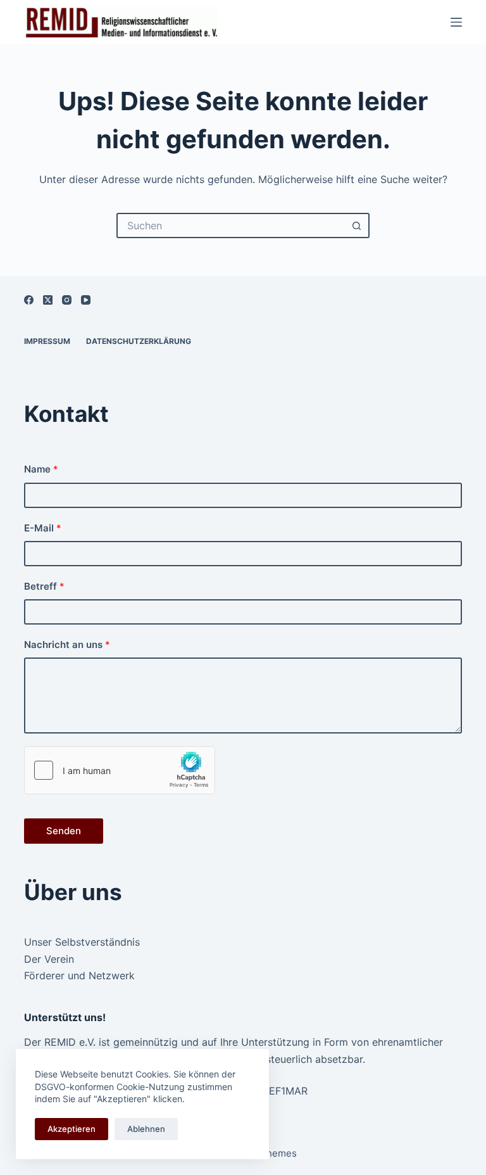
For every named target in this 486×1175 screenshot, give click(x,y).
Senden (63, 831)
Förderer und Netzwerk (79, 975)
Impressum (47, 341)
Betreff (44, 586)
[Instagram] (67, 300)
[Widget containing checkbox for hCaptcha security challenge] (119, 770)
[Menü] (456, 22)
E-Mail (42, 528)
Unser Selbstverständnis (82, 942)
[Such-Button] (357, 225)
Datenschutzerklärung (138, 341)
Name (41, 469)
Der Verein (49, 959)
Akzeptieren (71, 1129)
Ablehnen (146, 1129)
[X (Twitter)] (48, 300)
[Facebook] (29, 300)
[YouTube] (85, 300)
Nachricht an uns (67, 644)
